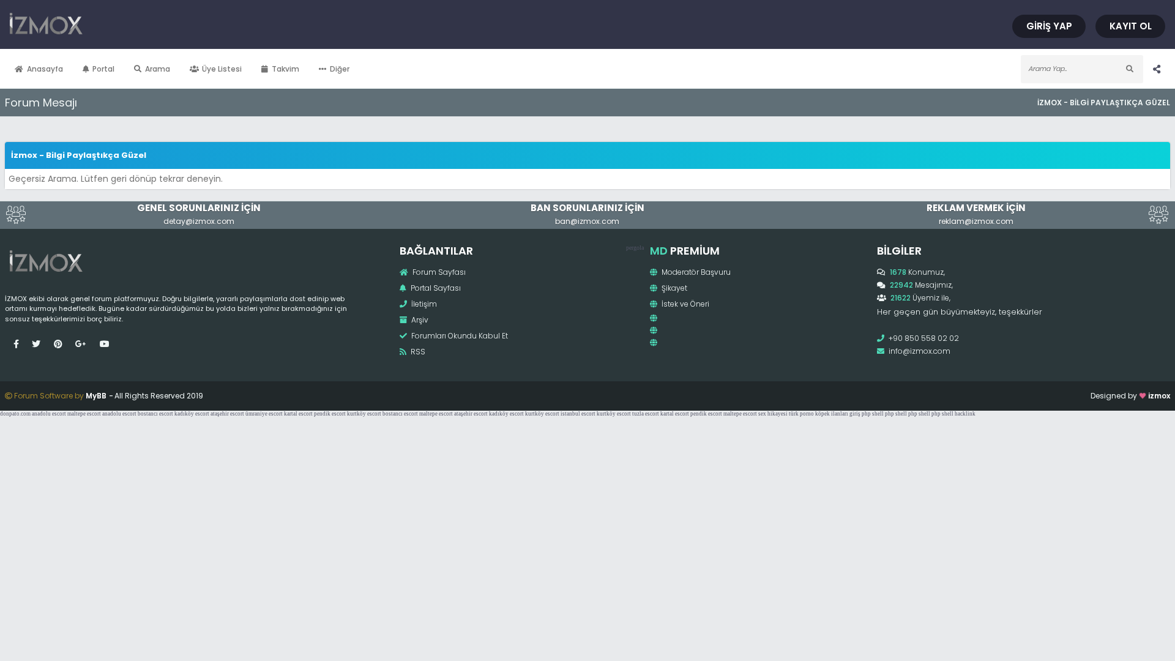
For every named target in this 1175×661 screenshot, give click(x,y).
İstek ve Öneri (684, 304)
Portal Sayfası (435, 288)
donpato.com (15, 414)
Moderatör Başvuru (695, 272)
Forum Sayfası (438, 272)
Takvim (285, 69)
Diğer (339, 69)
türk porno (801, 414)
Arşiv (418, 320)
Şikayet (673, 288)
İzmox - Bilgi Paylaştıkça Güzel (1103, 102)
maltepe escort (84, 414)
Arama (157, 69)
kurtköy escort (364, 414)
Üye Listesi (222, 69)
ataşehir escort (227, 414)
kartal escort (298, 414)
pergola (635, 247)
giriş (854, 414)
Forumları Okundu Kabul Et (458, 335)
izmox (1159, 395)
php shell (873, 414)
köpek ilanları (831, 414)
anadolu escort (49, 414)
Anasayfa (45, 69)
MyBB (96, 395)
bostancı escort (155, 414)
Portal (103, 69)
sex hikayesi (773, 414)
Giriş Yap (1049, 26)
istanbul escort (578, 414)
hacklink (965, 414)
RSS (417, 351)
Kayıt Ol (1131, 26)
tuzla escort (645, 414)
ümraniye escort (264, 414)
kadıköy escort (191, 414)
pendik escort (330, 414)
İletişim (423, 304)
